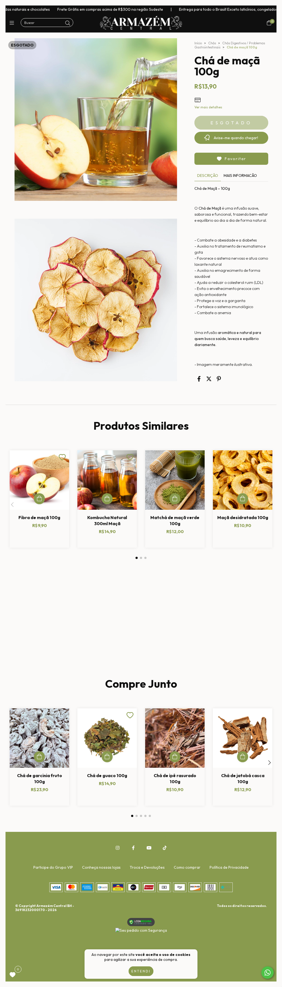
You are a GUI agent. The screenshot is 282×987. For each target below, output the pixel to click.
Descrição (207, 175)
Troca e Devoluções (147, 867)
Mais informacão (240, 175)
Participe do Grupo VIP (53, 867)
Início (198, 43)
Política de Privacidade (229, 867)
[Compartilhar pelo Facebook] (199, 378)
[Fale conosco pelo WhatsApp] (267, 972)
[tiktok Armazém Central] (164, 848)
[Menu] (13, 23)
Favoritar (235, 158)
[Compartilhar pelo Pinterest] (218, 378)
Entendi (141, 971)
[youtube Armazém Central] (149, 848)
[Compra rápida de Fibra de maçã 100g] (39, 498)
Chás (212, 43)
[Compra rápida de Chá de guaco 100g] (107, 756)
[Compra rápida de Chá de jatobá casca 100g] (242, 756)
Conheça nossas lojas (101, 867)
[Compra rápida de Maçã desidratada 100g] (242, 498)
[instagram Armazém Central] (117, 848)
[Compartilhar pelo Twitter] (208, 378)
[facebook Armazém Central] (133, 848)
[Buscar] (68, 23)
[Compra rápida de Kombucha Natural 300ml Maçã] (107, 498)
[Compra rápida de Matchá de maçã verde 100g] (174, 498)
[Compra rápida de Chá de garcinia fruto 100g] (39, 756)
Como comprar (187, 867)
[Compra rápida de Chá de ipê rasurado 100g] (174, 756)
